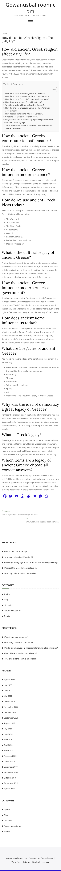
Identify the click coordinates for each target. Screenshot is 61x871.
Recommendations (12, 610)
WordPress (16, 862)
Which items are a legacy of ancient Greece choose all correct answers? (29, 127)
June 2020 (8, 734)
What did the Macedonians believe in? (20, 568)
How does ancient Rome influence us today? (24, 114)
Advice (7, 594)
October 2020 (10, 712)
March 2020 (9, 750)
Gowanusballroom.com (30, 7)
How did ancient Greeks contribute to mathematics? (27, 96)
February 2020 (10, 756)
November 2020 (11, 707)
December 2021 (10, 701)
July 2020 (8, 728)
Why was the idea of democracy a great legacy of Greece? (29, 119)
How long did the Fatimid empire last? (20, 573)
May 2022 (8, 696)
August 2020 (9, 723)
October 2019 (10, 777)
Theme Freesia (47, 858)
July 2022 (8, 685)
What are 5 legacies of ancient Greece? (21, 116)
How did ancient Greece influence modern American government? (27, 109)
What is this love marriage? (16, 551)
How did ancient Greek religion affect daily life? (25, 93)
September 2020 (11, 717)
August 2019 (9, 788)
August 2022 (9, 679)
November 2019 (11, 772)
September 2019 (11, 783)
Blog (5, 34)
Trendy (7, 616)
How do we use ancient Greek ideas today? (23, 102)
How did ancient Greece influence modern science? (27, 99)
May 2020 (8, 739)
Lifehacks (8, 605)
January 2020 (9, 761)
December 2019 (10, 767)
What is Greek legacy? (15, 122)
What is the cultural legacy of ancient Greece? (24, 105)
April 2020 (8, 745)
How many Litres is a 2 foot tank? (18, 557)
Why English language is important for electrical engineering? (31, 562)
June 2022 (8, 690)
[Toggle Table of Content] (52, 89)
